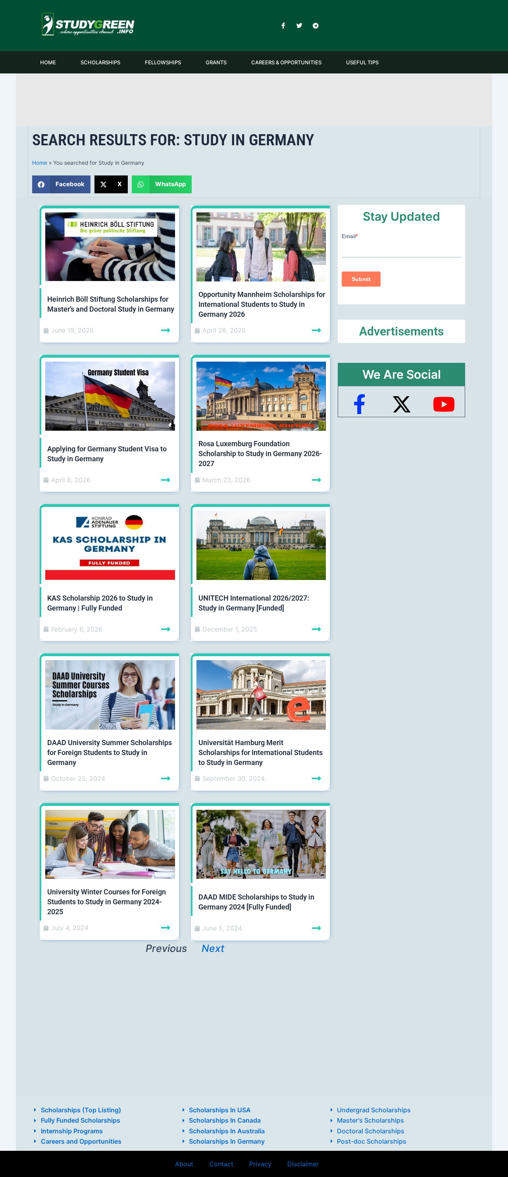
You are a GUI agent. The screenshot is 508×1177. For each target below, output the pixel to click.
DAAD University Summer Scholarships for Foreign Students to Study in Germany (109, 752)
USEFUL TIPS (362, 62)
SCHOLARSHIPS (100, 62)
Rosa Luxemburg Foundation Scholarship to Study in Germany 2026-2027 (260, 453)
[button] (61, 184)
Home (39, 163)
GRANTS (216, 62)
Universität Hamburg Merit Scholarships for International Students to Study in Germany (260, 752)
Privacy (260, 1164)
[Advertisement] (254, 98)
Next (213, 948)
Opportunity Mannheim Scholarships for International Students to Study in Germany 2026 (261, 304)
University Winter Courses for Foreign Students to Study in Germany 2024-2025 (106, 902)
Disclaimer (303, 1164)
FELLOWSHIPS (163, 62)
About (184, 1164)
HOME (48, 62)
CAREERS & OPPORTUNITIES (286, 62)
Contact (221, 1164)
